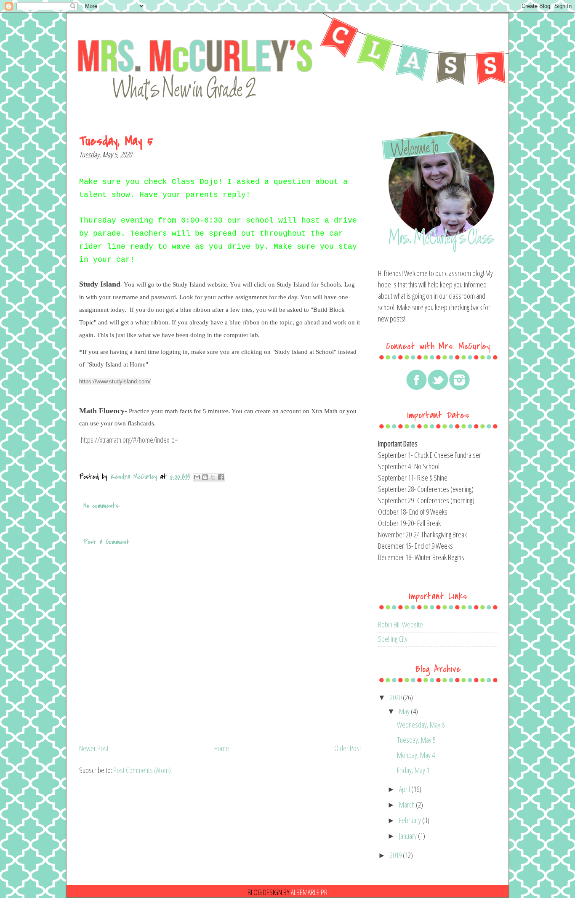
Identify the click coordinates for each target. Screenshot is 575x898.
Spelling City (392, 639)
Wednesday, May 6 (421, 725)
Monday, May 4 (416, 755)
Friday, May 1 (413, 770)
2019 (396, 855)
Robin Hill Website (400, 624)
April (405, 789)
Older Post (347, 748)
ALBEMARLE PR (309, 892)
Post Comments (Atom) (142, 770)
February (410, 820)
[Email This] (197, 477)
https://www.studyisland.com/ (115, 381)
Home (221, 748)
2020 (396, 697)
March (407, 805)
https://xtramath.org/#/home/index (125, 440)
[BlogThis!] (205, 477)
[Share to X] (213, 477)
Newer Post (94, 748)
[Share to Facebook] (221, 477)
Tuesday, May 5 (416, 740)
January (408, 836)
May (405, 711)
